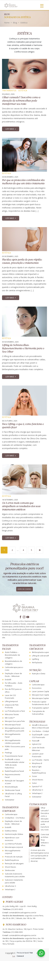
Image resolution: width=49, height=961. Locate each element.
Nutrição (35, 670)
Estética (22, 90)
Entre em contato (24, 589)
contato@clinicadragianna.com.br (22, 912)
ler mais (9, 129)
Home (7, 22)
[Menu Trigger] (42, 5)
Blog (15, 22)
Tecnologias (37, 722)
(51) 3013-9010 (17, 909)
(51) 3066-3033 (17, 932)
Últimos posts (38, 804)
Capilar (34, 681)
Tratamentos (9, 90)
